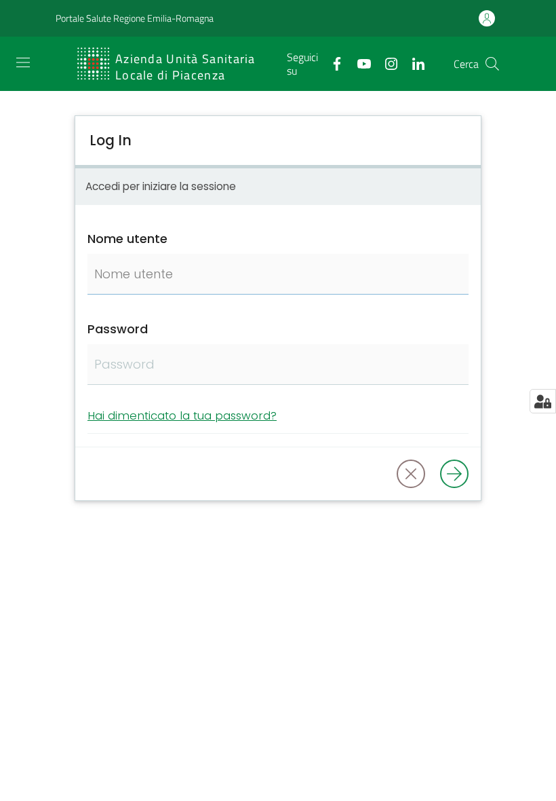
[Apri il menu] (23, 62)
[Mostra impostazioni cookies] (543, 401)
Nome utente (127, 238)
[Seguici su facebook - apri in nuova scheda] (331, 62)
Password (117, 328)
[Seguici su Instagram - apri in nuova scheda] (385, 62)
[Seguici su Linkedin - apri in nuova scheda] (412, 62)
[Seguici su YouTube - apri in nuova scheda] (358, 62)
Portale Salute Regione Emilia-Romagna (135, 18)
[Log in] (454, 474)
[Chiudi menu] (507, 27)
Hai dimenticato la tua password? (182, 415)
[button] (492, 64)
